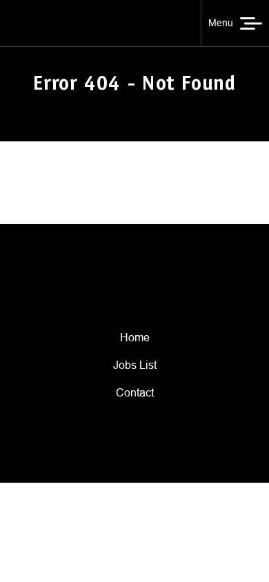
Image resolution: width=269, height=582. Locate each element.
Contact (135, 393)
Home (135, 337)
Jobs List (135, 365)
